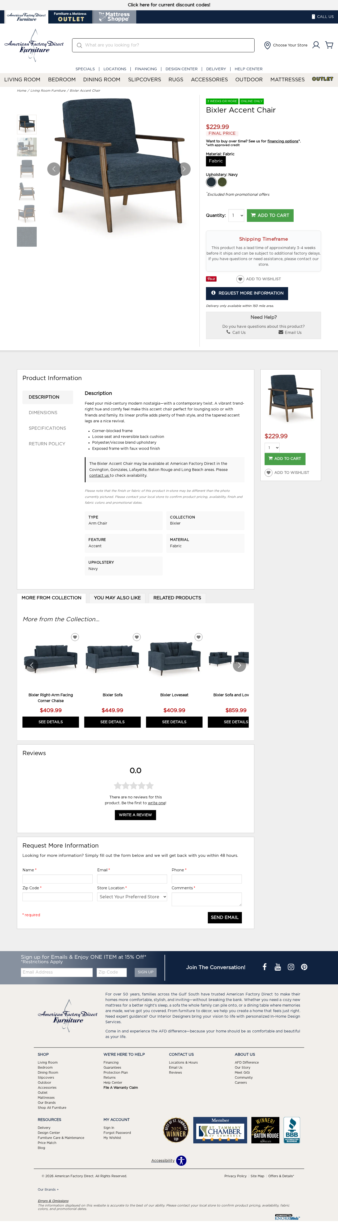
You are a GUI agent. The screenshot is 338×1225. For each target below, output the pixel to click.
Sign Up (145, 972)
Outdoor (249, 79)
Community (244, 1077)
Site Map (257, 1176)
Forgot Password (117, 1132)
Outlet (323, 79)
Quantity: (216, 215)
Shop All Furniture (52, 1107)
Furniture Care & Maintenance (61, 1137)
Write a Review (135, 815)
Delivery (216, 69)
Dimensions (43, 413)
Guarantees (112, 1067)
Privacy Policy (235, 1176)
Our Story (242, 1067)
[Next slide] (239, 665)
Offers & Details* (281, 1176)
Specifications (47, 428)
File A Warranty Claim (121, 1087)
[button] (285, 45)
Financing (146, 69)
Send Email (225, 917)
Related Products (177, 598)
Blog (41, 1147)
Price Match (47, 1142)
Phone (179, 870)
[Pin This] (211, 280)
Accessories (209, 79)
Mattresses (287, 79)
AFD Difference (247, 1062)
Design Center (182, 69)
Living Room (22, 79)
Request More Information (251, 294)
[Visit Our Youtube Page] (278, 967)
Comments (183, 888)
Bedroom (62, 79)
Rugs (175, 79)
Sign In (109, 1127)
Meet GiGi (242, 1072)
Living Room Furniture (47, 90)
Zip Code (31, 888)
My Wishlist (112, 1137)
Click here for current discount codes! (169, 5)
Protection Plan (116, 1072)
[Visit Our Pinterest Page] (304, 967)
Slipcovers (144, 79)
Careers (241, 1082)
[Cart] (329, 45)
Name (29, 870)
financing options (282, 141)
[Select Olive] (222, 182)
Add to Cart (273, 215)
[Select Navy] (211, 182)
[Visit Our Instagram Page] (291, 967)
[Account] (316, 45)
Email (103, 870)
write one (156, 803)
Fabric (216, 161)
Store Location (112, 888)
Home (21, 90)
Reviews (175, 1072)
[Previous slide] (31, 665)
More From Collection (51, 598)
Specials (85, 69)
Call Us (238, 333)
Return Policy (47, 444)
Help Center (248, 69)
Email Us (293, 333)
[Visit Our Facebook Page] (265, 967)
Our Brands (47, 1102)
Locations (115, 69)
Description (44, 397)
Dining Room (101, 79)
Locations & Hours (183, 1062)
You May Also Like (117, 598)
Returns (110, 1077)
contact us (99, 476)
